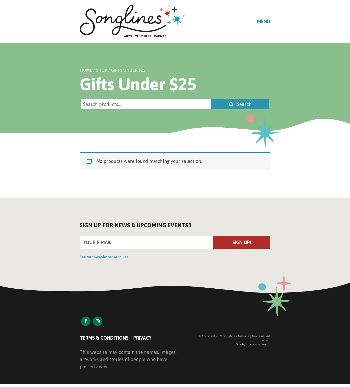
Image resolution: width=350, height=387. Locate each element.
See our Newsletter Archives (104, 257)
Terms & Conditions (104, 338)
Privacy (142, 338)
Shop (101, 70)
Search (244, 104)
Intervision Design (258, 344)
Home (86, 70)
